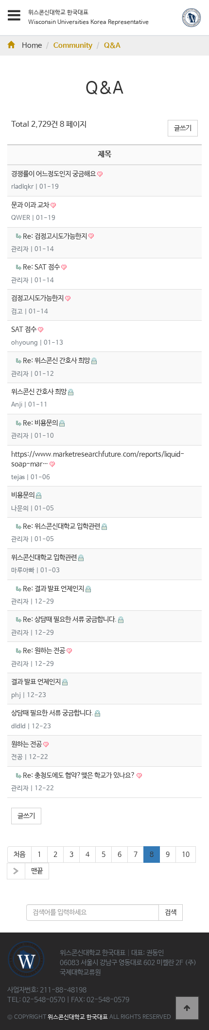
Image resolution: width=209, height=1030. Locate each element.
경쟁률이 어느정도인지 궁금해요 (54, 174)
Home (32, 45)
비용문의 (23, 495)
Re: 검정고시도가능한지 (55, 236)
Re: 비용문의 (41, 423)
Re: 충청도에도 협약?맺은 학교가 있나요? (80, 775)
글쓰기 (183, 128)
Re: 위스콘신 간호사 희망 (57, 361)
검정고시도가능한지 (38, 298)
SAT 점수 (24, 329)
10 (186, 854)
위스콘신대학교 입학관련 (44, 558)
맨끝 (37, 871)
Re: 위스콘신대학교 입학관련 (62, 526)
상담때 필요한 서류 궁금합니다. (53, 713)
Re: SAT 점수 (42, 267)
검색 (170, 912)
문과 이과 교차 (31, 205)
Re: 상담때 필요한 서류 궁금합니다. (70, 619)
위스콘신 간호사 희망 (39, 392)
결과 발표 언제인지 (36, 682)
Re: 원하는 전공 (45, 651)
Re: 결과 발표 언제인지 (54, 589)
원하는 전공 (27, 744)
